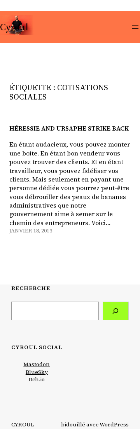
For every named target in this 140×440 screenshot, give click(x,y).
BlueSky (37, 372)
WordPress (114, 424)
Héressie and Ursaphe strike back (69, 128)
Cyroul (14, 27)
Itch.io (36, 379)
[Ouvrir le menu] (135, 27)
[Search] (116, 311)
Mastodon (36, 364)
